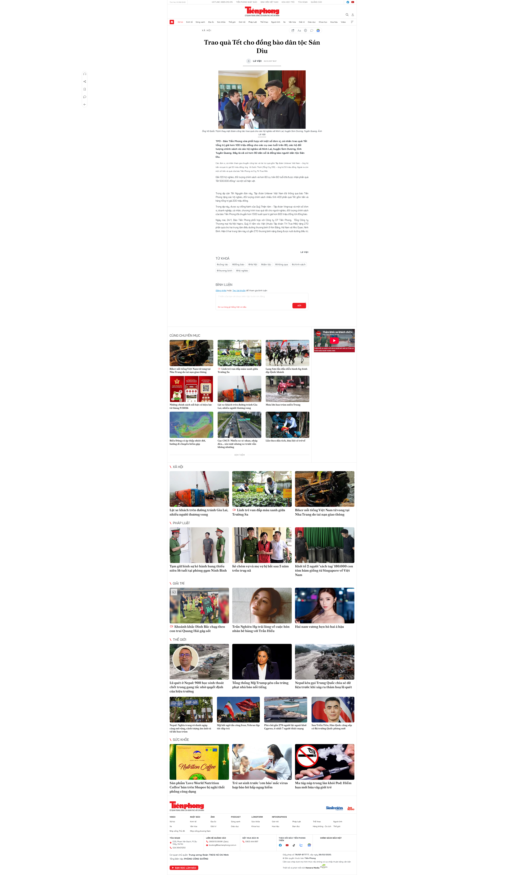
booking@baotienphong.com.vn (222, 845)
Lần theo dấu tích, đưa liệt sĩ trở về (285, 440)
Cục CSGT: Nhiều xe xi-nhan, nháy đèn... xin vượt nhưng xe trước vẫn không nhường (237, 444)
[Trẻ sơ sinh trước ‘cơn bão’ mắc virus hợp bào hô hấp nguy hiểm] (262, 762)
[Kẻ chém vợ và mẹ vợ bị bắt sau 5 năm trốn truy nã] (262, 545)
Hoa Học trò (288, 2)
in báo (305, 30)
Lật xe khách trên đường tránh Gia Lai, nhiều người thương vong (237, 406)
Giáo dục (312, 22)
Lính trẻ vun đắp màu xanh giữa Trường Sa (238, 370)
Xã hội (180, 22)
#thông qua (281, 264)
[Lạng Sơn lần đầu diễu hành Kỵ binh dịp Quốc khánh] (287, 353)
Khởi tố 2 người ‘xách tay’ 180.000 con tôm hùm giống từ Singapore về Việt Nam (324, 570)
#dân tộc (266, 264)
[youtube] (352, 2)
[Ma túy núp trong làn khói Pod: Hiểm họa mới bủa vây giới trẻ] (324, 762)
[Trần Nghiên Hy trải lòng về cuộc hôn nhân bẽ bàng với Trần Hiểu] (262, 605)
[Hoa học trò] (350, 808)
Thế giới (232, 22)
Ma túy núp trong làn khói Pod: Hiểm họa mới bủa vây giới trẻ (323, 785)
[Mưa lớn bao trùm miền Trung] (287, 389)
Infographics (279, 817)
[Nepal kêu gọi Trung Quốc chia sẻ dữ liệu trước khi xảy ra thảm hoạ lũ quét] (324, 662)
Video (343, 22)
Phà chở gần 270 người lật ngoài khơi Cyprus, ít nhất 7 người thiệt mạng (285, 727)
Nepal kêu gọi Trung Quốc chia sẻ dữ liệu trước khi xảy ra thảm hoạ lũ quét (323, 685)
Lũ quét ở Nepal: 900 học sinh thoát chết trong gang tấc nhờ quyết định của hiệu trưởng (197, 687)
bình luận (312, 30)
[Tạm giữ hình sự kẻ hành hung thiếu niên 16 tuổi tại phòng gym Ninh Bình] (199, 545)
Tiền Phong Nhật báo (246, 2)
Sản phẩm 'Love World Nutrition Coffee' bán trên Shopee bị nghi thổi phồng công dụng (197, 787)
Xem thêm (352, 22)
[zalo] (302, 845)
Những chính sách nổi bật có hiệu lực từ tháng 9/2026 (191, 406)
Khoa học (323, 22)
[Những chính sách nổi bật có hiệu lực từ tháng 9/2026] (191, 389)
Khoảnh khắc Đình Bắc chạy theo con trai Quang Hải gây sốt (197, 628)
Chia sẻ (84, 81)
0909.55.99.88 (216, 841)
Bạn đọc (296, 826)
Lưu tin (84, 89)
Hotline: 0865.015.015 (222, 2)
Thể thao (264, 22)
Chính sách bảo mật (331, 838)
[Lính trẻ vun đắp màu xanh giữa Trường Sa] (239, 353)
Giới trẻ (242, 22)
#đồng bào (238, 264)
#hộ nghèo (242, 270)
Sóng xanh (200, 22)
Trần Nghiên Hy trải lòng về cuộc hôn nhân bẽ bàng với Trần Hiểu (261, 628)
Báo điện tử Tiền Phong (262, 11)
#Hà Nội (252, 264)
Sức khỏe (221, 22)
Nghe (84, 74)
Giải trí (302, 22)
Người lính (275, 22)
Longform (257, 817)
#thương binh (224, 270)
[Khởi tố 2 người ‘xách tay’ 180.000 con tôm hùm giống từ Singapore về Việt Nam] (324, 545)
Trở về (84, 104)
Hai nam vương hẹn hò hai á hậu (319, 626)
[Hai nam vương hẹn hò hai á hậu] (324, 605)
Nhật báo (195, 817)
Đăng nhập (221, 290)
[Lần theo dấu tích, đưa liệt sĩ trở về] (287, 425)
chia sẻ (293, 30)
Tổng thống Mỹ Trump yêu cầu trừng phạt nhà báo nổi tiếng (260, 685)
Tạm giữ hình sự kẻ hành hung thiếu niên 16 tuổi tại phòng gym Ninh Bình (198, 568)
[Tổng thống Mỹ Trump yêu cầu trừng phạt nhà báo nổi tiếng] (262, 662)
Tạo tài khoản (239, 290)
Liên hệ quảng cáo (216, 838)
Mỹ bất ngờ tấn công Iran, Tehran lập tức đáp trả (238, 727)
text (299, 30)
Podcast (236, 817)
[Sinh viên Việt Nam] (334, 808)
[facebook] (347, 2)
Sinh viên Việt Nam (269, 2)
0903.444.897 (251, 841)
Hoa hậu (334, 22)
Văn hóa (292, 22)
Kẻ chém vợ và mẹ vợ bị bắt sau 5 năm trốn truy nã (260, 568)
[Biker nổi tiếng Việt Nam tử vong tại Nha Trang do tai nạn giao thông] (191, 353)
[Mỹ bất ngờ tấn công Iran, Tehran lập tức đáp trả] (238, 710)
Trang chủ (172, 22)
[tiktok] (295, 845)
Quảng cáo (316, 2)
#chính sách (299, 264)
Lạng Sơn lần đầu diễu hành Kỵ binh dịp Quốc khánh (286, 370)
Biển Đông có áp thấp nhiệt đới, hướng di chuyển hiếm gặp (188, 442)
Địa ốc (211, 22)
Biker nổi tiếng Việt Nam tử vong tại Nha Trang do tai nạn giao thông (190, 370)
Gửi (299, 305)
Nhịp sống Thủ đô (177, 831)
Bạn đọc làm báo (185, 867)
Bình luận (84, 97)
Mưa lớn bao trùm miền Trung (283, 404)
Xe (284, 22)
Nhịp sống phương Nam (200, 831)
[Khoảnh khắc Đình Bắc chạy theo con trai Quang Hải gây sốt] (199, 605)
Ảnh (213, 817)
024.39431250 (179, 847)
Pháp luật (252, 22)
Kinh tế (189, 22)
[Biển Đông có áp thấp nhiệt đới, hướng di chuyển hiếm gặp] (191, 425)
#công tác (222, 264)
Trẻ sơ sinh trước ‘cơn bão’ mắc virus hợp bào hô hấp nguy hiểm (260, 785)
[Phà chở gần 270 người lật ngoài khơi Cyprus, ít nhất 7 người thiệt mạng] (285, 710)
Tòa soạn (302, 2)
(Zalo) (225, 841)
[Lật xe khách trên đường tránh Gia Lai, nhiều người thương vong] (239, 389)
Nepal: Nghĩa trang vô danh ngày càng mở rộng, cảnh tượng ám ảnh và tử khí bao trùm (190, 728)
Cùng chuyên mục (185, 335)
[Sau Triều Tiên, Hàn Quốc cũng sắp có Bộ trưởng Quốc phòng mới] (333, 710)
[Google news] (310, 845)
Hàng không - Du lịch (322, 826)
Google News (318, 30)
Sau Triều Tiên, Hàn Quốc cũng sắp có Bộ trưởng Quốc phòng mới (332, 727)
